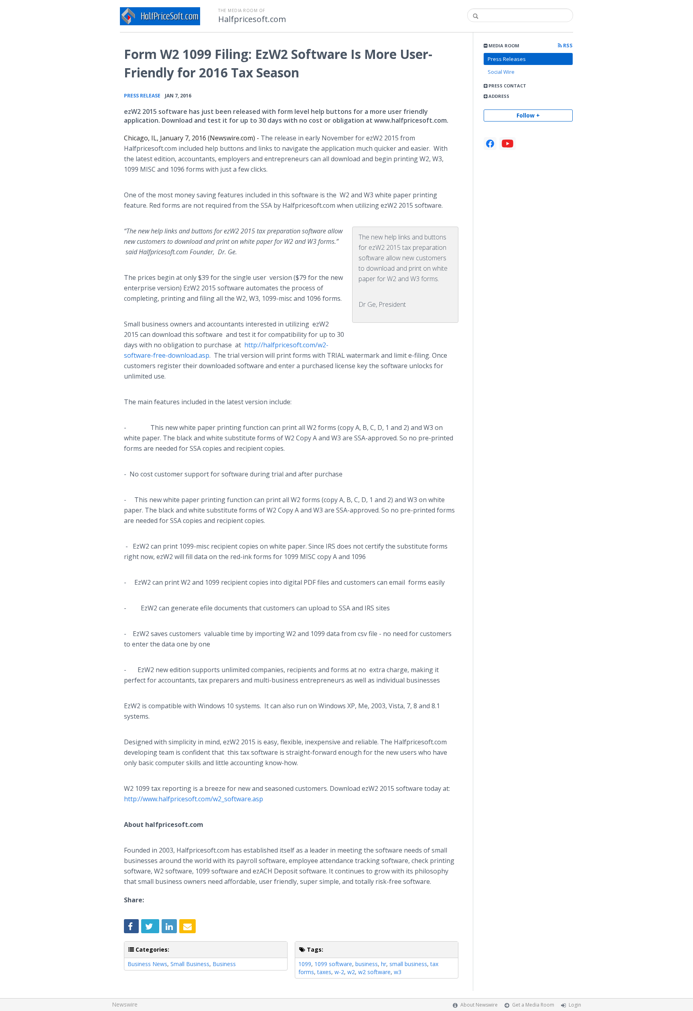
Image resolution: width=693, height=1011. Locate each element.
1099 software (333, 964)
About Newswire (479, 1004)
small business (408, 964)
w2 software (374, 972)
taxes (324, 972)
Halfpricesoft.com (252, 19)
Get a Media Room (533, 1004)
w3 (397, 972)
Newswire (125, 1004)
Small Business (189, 964)
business (366, 964)
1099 (304, 964)
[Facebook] (490, 143)
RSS (567, 45)
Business (224, 964)
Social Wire (501, 71)
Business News (147, 964)
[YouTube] (507, 143)
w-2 (339, 972)
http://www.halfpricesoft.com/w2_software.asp (193, 798)
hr (383, 964)
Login (575, 1004)
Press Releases (507, 59)
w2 (351, 972)
